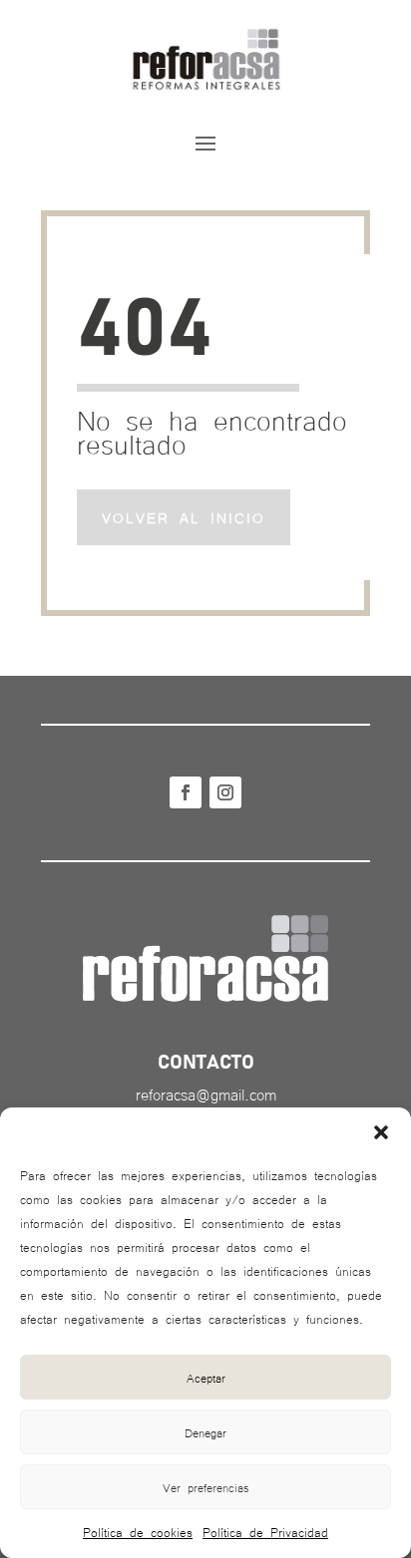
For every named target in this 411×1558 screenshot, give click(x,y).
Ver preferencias (206, 1486)
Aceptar (206, 1377)
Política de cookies (138, 1531)
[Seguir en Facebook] (186, 792)
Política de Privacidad (265, 1531)
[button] (381, 1132)
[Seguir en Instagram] (225, 792)
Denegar (205, 1431)
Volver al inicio (183, 517)
